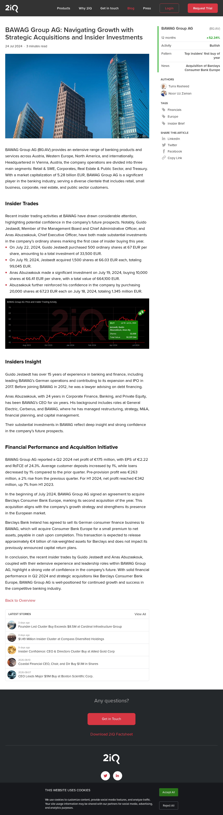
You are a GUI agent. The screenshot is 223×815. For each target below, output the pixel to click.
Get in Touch (111, 718)
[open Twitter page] (105, 775)
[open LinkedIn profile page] (117, 775)
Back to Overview (20, 600)
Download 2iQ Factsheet (111, 734)
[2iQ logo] (11, 11)
